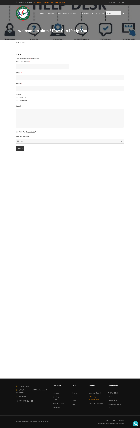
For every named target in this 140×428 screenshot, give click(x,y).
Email (19, 73)
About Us (56, 393)
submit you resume (114, 397)
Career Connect (86, 13)
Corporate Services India (67, 13)
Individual (22, 97)
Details (19, 106)
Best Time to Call (22, 136)
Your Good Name (23, 62)
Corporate (23, 101)
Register (113, 2)
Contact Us (100, 13)
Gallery (74, 401)
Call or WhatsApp (25, 2)
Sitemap (121, 420)
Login (122, 2)
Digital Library (112, 401)
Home (17, 42)
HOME (42, 13)
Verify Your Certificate (96, 403)
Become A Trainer (58, 403)
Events (74, 397)
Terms (113, 420)
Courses (51, 13)
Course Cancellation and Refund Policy (111, 423)
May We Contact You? (27, 132)
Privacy (105, 420)
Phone (19, 83)
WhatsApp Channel (95, 393)
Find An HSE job (113, 393)
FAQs (73, 404)
